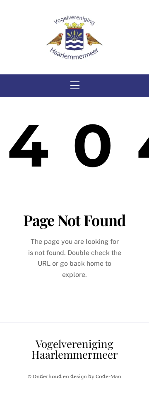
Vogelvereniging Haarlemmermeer (74, 349)
